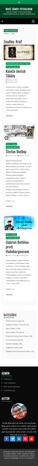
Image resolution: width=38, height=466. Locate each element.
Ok (17, 463)
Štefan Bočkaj (16, 151)
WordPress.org (9, 390)
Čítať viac (19, 460)
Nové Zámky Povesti (14, 332)
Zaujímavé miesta (12, 347)
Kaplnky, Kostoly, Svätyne (15, 325)
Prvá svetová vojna (13, 340)
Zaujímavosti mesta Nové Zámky (18, 351)
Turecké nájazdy (13, 67)
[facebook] (6, 438)
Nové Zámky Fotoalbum (19, 9)
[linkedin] (19, 438)
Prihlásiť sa (8, 379)
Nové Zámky (11, 144)
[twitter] (12, 438)
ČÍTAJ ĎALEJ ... (9, 116)
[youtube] (31, 438)
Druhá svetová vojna (14, 321)
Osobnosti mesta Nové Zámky (18, 64)
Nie (20, 463)
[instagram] (25, 438)
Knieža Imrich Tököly (16, 73)
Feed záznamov (10, 383)
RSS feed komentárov (12, 387)
